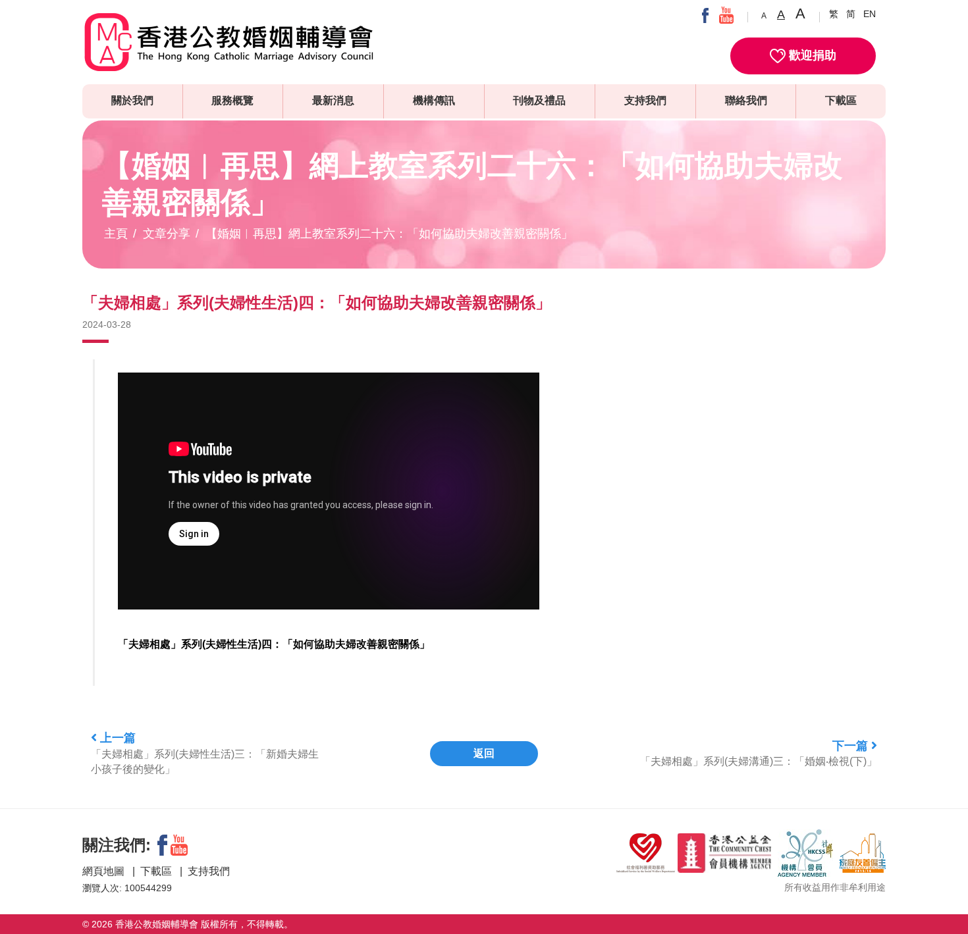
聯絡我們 (746, 100)
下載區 (841, 100)
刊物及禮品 (539, 100)
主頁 (116, 233)
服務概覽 (232, 100)
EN (869, 14)
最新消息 (333, 100)
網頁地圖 (104, 871)
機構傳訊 (434, 100)
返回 (484, 753)
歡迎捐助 (811, 55)
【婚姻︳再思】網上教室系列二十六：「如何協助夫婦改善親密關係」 (389, 233)
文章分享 (166, 233)
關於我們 (132, 100)
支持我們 (645, 100)
